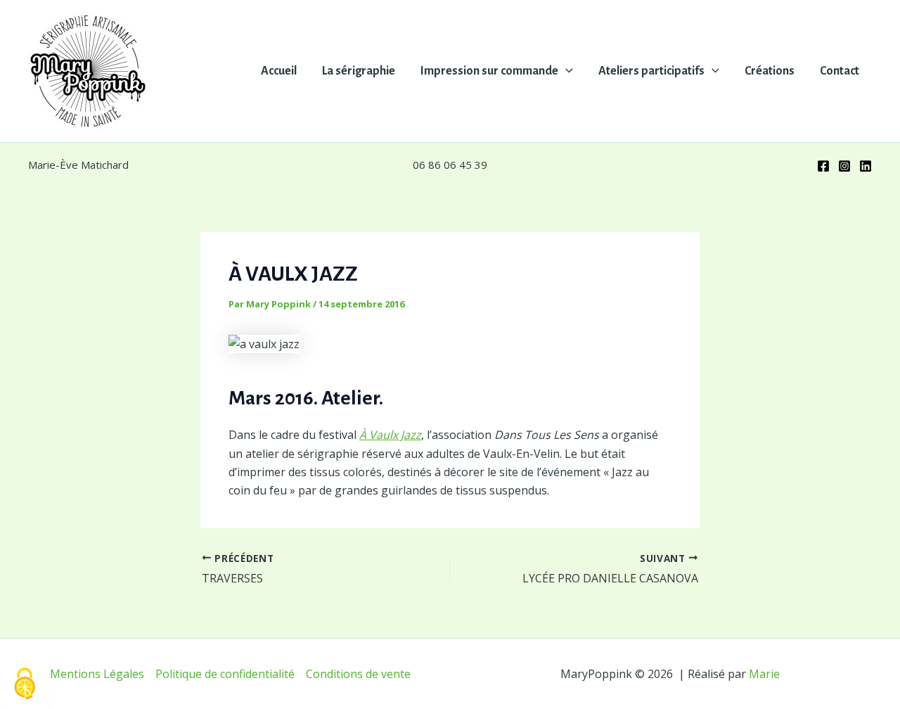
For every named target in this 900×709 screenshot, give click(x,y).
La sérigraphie (358, 71)
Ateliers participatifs (651, 71)
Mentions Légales (97, 674)
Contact (839, 71)
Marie (764, 674)
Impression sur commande (489, 71)
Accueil (279, 71)
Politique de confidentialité (225, 674)
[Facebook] (823, 166)
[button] (565, 71)
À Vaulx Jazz (390, 434)
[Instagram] (844, 166)
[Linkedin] (865, 166)
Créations (770, 71)
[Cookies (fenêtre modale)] (24, 684)
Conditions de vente (358, 674)
